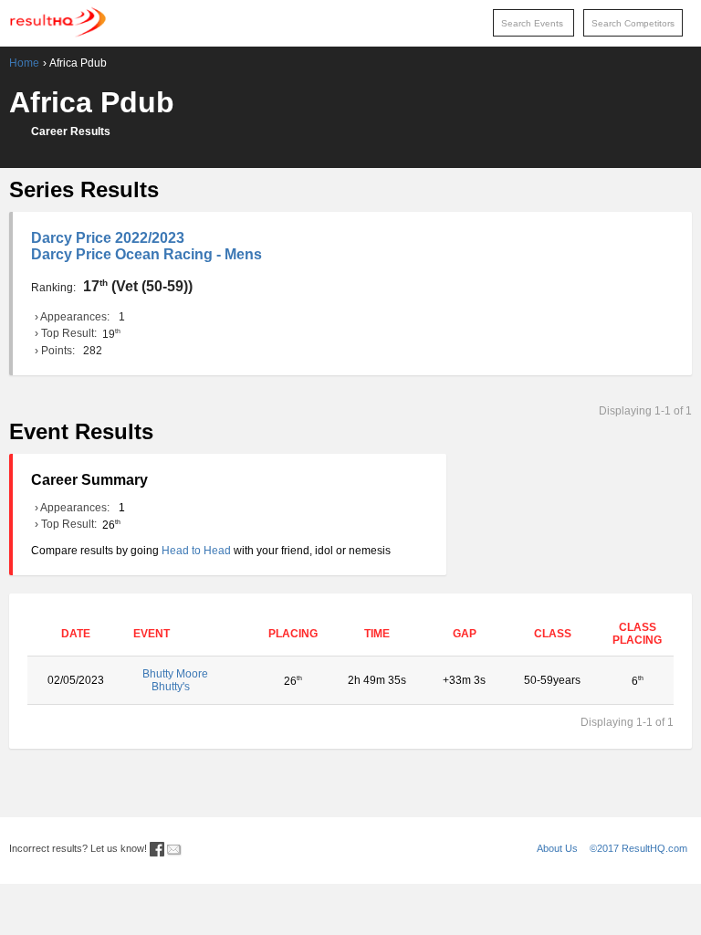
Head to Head (196, 550)
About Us (557, 848)
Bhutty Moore (175, 680)
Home (24, 63)
